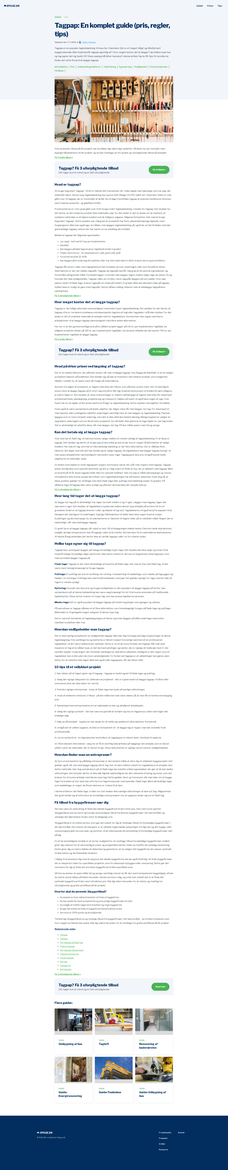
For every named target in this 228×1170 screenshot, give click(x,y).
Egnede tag (125, 67)
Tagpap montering (69, 954)
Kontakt (181, 1133)
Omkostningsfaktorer (89, 67)
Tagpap (64, 935)
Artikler (162, 1144)
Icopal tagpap (67, 958)
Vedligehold (140, 67)
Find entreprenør (159, 67)
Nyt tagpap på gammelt (72, 950)
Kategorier (163, 1150)
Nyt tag (63, 961)
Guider (199, 6)
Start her (160, 986)
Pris (73, 67)
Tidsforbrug (109, 67)
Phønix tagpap (67, 946)
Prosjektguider (165, 1133)
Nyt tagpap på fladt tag (71, 942)
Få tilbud (59, 71)
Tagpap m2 (65, 965)
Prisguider (163, 1138)
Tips (219, 6)
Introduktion (61, 67)
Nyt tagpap (65, 969)
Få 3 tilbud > (159, 169)
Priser (210, 6)
